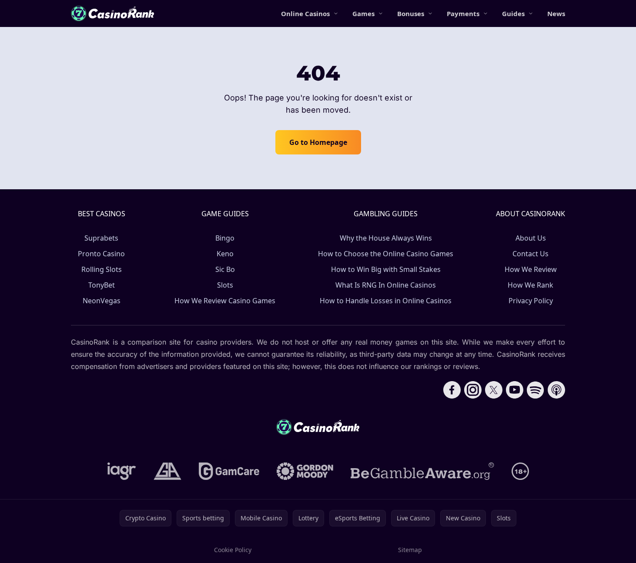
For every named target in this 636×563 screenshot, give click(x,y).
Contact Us (530, 253)
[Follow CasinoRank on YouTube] (514, 390)
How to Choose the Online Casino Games (385, 253)
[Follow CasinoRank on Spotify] (535, 390)
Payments (463, 13)
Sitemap (410, 550)
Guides (513, 13)
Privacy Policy (531, 300)
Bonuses (410, 13)
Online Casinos (305, 13)
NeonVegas (102, 300)
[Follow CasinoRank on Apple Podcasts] (556, 390)
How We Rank (530, 285)
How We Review (531, 269)
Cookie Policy (232, 550)
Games (363, 13)
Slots (225, 285)
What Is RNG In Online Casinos (385, 285)
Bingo (224, 238)
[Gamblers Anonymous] (167, 471)
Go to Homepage (318, 142)
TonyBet (101, 285)
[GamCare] (229, 471)
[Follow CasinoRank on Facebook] (452, 390)
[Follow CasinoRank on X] (493, 390)
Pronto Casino (101, 253)
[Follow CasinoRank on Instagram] (473, 390)
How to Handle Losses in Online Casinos (386, 300)
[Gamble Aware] (422, 471)
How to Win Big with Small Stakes (386, 269)
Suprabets (101, 238)
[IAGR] (121, 471)
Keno (225, 253)
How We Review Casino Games (224, 300)
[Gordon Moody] (305, 471)
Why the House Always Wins (386, 238)
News (556, 13)
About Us (530, 238)
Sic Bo (225, 269)
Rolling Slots (101, 269)
